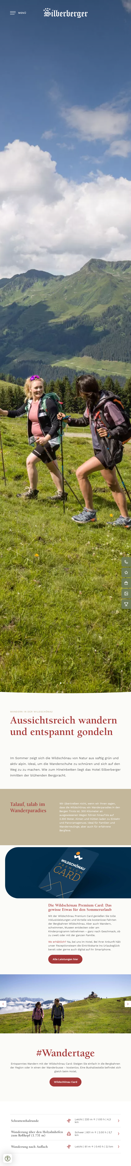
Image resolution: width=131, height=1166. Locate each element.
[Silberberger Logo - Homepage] (65, 12)
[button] (3, 1004)
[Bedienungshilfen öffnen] (7, 1158)
